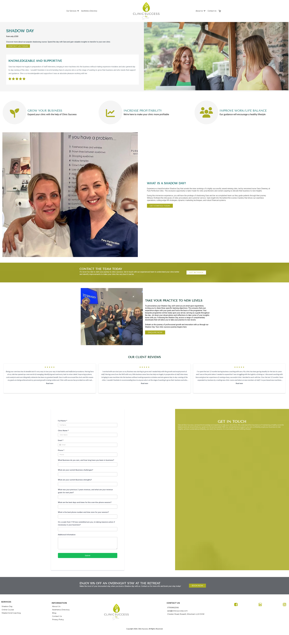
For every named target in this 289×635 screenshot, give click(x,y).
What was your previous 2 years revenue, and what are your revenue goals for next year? (85, 491)
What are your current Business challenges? (75, 470)
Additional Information (67, 535)
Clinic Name (63, 430)
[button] (204, 11)
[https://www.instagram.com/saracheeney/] (260, 604)
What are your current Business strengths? (75, 480)
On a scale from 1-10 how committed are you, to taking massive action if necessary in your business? (86, 523)
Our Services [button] (71, 11)
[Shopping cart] (220, 11)
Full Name (62, 421)
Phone (61, 450)
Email (60, 440)
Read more (49, 383)
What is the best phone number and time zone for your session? (83, 512)
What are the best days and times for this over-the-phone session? (84, 502)
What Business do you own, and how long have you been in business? (86, 460)
